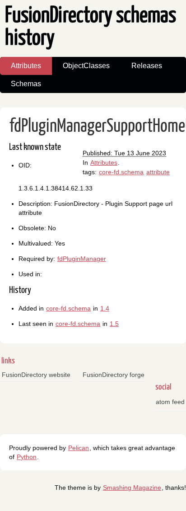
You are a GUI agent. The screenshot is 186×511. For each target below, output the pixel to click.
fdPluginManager (81, 258)
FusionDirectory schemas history (90, 27)
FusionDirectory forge (113, 374)
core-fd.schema (121, 172)
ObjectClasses (86, 66)
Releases (146, 66)
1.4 (104, 308)
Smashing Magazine (132, 487)
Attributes (26, 66)
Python (27, 456)
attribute (158, 172)
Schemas (26, 84)
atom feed (170, 401)
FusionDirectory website (36, 374)
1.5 (114, 323)
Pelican (78, 447)
